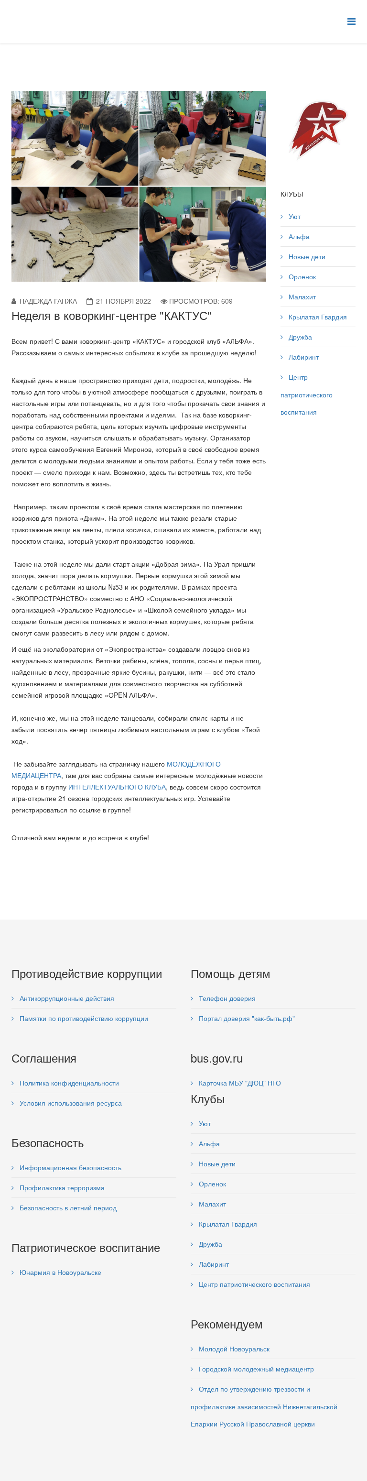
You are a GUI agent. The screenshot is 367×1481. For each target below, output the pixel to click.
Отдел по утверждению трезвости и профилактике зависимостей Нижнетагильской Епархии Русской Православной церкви (264, 1406)
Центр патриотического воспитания (307, 394)
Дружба (299, 336)
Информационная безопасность (69, 1167)
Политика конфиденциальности (68, 1082)
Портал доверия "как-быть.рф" (246, 1018)
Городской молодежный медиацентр (255, 1368)
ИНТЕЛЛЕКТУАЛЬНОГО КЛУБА (117, 786)
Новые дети (306, 256)
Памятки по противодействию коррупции (83, 1018)
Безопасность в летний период (67, 1207)
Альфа (298, 236)
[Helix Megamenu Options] (351, 21)
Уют (294, 216)
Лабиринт (303, 357)
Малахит (301, 296)
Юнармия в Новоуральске (59, 1272)
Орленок (301, 276)
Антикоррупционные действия (66, 998)
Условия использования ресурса (70, 1103)
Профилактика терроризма (61, 1187)
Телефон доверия (226, 998)
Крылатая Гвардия (317, 316)
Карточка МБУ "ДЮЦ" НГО (239, 1082)
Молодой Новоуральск (233, 1348)
